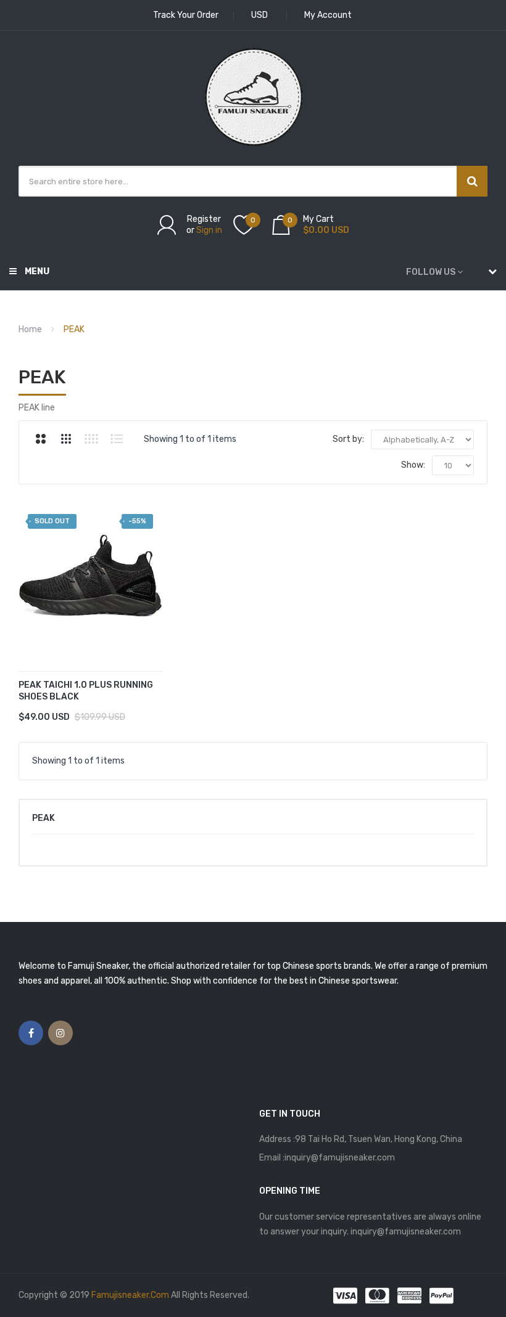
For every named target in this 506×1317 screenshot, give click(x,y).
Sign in (209, 230)
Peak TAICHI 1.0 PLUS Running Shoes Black (86, 691)
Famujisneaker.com (130, 1295)
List (116, 438)
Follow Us (430, 272)
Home (30, 329)
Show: (413, 465)
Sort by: (348, 439)
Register (204, 219)
